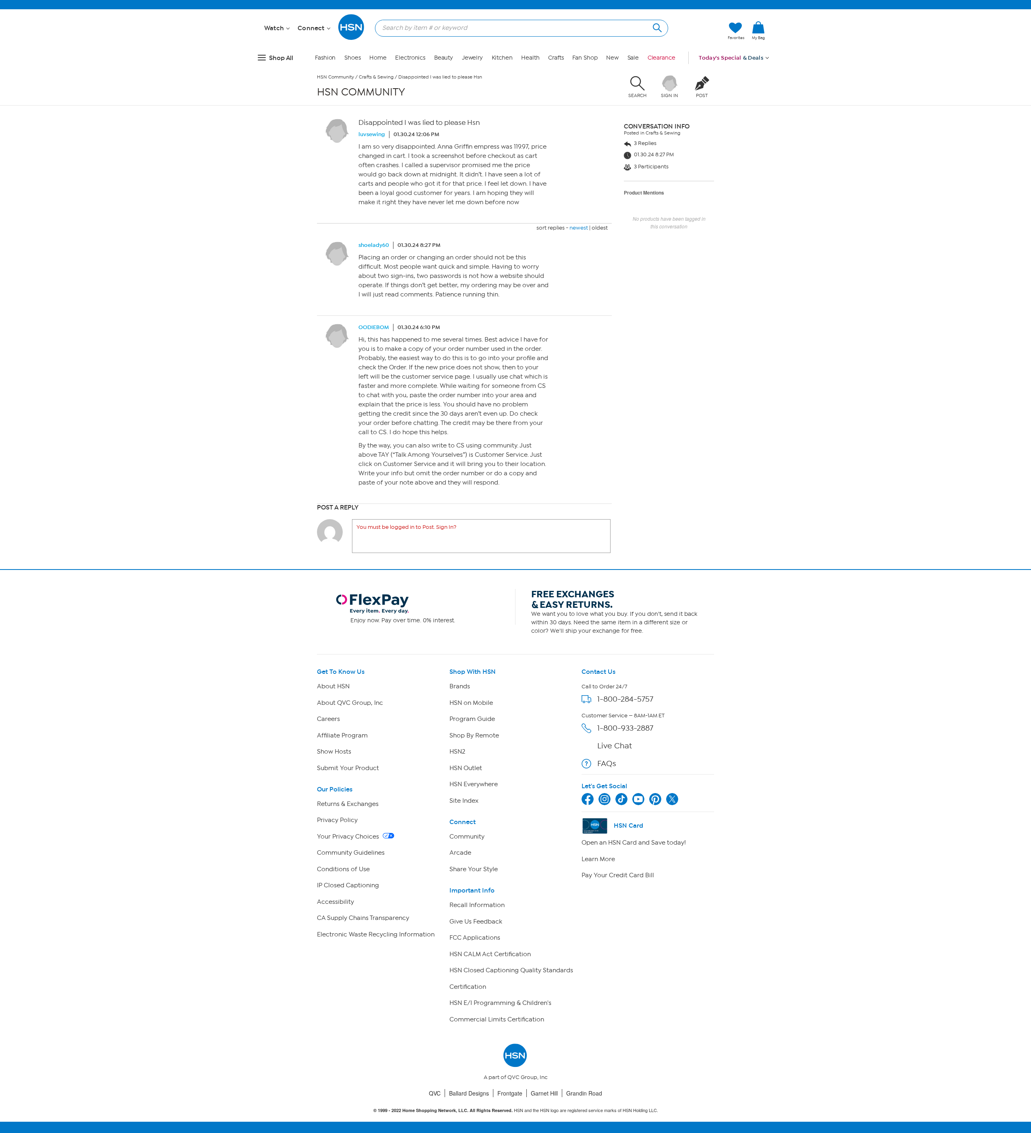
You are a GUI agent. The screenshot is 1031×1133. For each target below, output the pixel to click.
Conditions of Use (343, 869)
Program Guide (472, 719)
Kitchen (502, 57)
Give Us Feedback (475, 921)
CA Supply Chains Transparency (363, 918)
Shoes (352, 57)
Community (466, 836)
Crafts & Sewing (376, 77)
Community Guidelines (351, 852)
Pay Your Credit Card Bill (618, 875)
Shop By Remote (474, 735)
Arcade (460, 852)
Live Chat (614, 745)
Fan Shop (584, 57)
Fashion (325, 57)
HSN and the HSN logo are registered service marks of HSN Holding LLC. (515, 1110)
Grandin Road (584, 1093)
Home (378, 57)
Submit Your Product (348, 768)
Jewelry (472, 57)
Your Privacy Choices (349, 836)
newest (578, 227)
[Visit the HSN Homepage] (351, 38)
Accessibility (335, 901)
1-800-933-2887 (625, 728)
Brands (459, 686)
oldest (600, 227)
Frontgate (509, 1093)
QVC (435, 1093)
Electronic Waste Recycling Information (376, 934)
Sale (633, 57)
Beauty (443, 57)
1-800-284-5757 (625, 699)
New (612, 57)
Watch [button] (275, 28)
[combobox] (518, 27)
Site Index (463, 800)
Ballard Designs (469, 1093)
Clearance (661, 57)
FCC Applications (474, 937)
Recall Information (477, 905)
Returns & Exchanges (348, 804)
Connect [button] (312, 28)
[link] (758, 31)
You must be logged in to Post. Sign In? (406, 527)
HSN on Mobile (471, 702)
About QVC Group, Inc (350, 702)
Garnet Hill (544, 1093)
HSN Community (335, 77)
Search (656, 26)
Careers (328, 719)
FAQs (606, 763)
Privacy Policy (337, 820)
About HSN (333, 686)
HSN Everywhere (473, 784)
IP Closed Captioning (348, 885)
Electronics (410, 57)
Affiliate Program (342, 735)
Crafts (555, 57)
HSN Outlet (465, 768)
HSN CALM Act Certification (490, 954)
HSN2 (457, 751)
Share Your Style (473, 869)
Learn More (598, 859)
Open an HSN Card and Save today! (634, 842)
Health (530, 57)
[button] (758, 44)
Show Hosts (334, 751)
